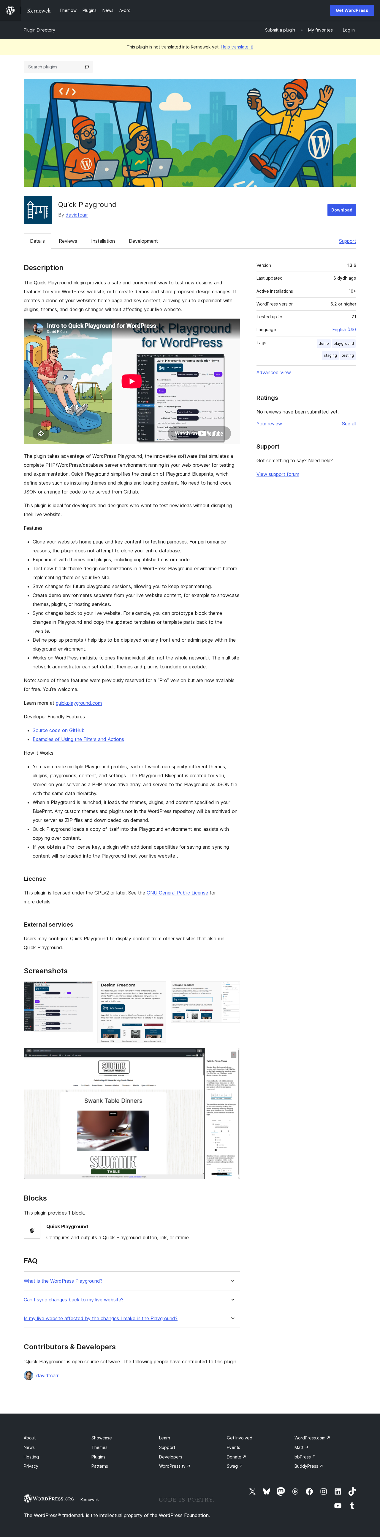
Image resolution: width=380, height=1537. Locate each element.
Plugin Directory (39, 29)
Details (37, 241)
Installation (103, 241)
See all (349, 424)
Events (233, 1447)
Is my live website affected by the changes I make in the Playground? (101, 1318)
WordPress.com (312, 1437)
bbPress (305, 1456)
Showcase (101, 1437)
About (30, 1437)
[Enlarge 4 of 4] (232, 1056)
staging (330, 355)
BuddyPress (308, 1466)
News (29, 1447)
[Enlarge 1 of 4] (85, 989)
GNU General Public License (177, 893)
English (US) (344, 329)
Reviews (68, 241)
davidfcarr (77, 215)
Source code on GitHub (59, 730)
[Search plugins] (87, 67)
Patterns (99, 1466)
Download (341, 209)
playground (344, 343)
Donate (236, 1456)
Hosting (31, 1456)
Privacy (31, 1466)
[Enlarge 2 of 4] (158, 989)
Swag (235, 1466)
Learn (164, 1437)
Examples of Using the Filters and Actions (78, 739)
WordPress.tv (175, 1466)
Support (347, 241)
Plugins (98, 1456)
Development (143, 241)
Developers (170, 1456)
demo (324, 343)
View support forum (277, 474)
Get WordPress (352, 10)
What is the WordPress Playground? (63, 1281)
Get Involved (239, 1437)
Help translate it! (237, 46)
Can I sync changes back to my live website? (74, 1300)
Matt (301, 1447)
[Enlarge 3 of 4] (232, 989)
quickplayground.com (79, 703)
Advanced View (273, 372)
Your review (269, 424)
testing (348, 355)
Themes (99, 1447)
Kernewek (89, 1499)
